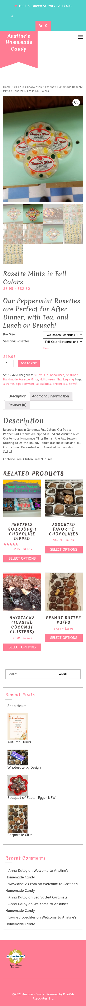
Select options (22, 558)
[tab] (17, 396)
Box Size (9, 334)
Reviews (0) (17, 405)
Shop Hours (17, 706)
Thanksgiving (65, 379)
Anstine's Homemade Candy (18, 42)
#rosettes (60, 384)
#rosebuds (43, 384)
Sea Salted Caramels (50, 897)
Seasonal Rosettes (16, 341)
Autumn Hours (19, 742)
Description (17, 396)
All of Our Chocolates (28, 87)
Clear (46, 348)
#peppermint (25, 384)
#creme (8, 384)
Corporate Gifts (20, 835)
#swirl (73, 384)
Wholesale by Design (24, 767)
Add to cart (29, 363)
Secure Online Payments (16, 966)
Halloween (47, 379)
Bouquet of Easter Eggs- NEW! (32, 798)
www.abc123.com (22, 884)
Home (7, 87)
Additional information (50, 396)
